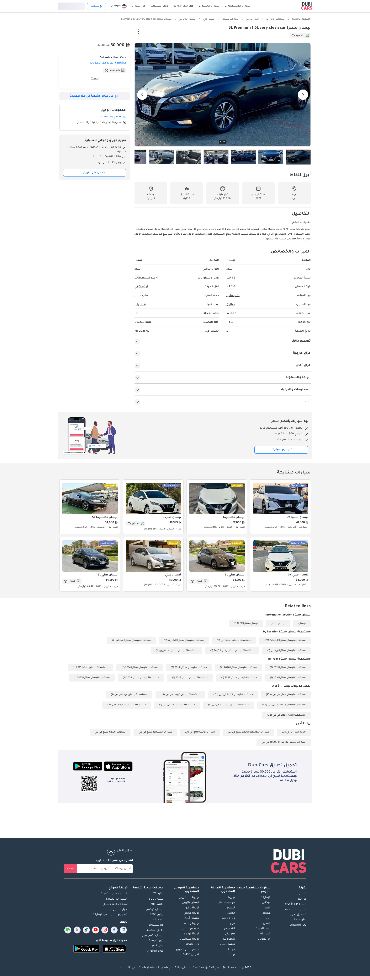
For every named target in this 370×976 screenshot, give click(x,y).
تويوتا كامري (191, 913)
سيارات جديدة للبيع (115, 904)
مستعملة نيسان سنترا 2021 (241, 678)
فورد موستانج (190, 928)
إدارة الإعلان (121, 32)
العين (267, 908)
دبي (268, 918)
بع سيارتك (96, 6)
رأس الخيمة (263, 928)
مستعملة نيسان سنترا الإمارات (288, 640)
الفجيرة (266, 923)
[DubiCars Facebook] (114, 930)
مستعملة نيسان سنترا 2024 (142, 678)
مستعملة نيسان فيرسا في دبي (182, 694)
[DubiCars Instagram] (105, 930)
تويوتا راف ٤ (156, 940)
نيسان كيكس (154, 909)
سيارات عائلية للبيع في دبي (200, 732)
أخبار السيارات (119, 909)
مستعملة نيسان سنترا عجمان (133, 640)
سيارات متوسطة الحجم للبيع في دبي (248, 732)
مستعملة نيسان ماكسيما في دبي (287, 705)
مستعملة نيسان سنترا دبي (236, 640)
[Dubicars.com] (288, 862)
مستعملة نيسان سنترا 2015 (92, 667)
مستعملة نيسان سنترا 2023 (192, 678)
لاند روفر (229, 928)
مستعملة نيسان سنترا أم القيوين (178, 650)
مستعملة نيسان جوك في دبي (289, 715)
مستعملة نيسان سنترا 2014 (141, 667)
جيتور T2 (158, 894)
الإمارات (266, 897)
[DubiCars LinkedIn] (123, 930)
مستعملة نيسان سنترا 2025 (93, 678)
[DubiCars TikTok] (86, 930)
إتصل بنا (301, 894)
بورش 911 (157, 904)
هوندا (231, 949)
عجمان (266, 913)
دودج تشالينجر (154, 930)
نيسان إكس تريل (152, 935)
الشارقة (265, 934)
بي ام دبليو (228, 918)
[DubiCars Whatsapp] (68, 930)
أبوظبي (266, 902)
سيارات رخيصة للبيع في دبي (110, 732)
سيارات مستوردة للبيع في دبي (155, 732)
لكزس (231, 913)
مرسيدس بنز (227, 902)
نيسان (302, 623)
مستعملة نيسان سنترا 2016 (289, 678)
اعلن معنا (300, 920)
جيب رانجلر (192, 944)
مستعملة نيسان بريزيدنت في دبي (230, 705)
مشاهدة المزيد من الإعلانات (108, 63)
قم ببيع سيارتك (281, 449)
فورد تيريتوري (155, 951)
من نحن (301, 899)
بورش (231, 954)
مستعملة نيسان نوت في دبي (179, 705)
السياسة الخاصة (295, 909)
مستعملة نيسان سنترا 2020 (240, 667)
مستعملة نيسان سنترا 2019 (289, 667)
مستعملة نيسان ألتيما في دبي (236, 694)
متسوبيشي (227, 944)
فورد (232, 923)
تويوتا (231, 897)
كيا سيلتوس (155, 925)
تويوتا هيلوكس (189, 939)
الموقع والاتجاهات (111, 117)
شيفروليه (229, 939)
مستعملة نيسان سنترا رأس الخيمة (234, 650)
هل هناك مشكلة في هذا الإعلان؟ (91, 96)
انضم (70, 868)
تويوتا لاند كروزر (189, 897)
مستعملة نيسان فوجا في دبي (130, 694)
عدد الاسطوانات (146, 278)
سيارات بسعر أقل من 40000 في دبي (284, 742)
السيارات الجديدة (117, 899)
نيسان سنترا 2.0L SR (246, 623)
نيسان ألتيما (191, 918)
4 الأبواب (140, 304)
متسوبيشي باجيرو (187, 949)
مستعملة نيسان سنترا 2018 (191, 667)
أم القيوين (264, 939)
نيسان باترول (190, 902)
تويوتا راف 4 (191, 923)
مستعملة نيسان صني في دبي (289, 694)
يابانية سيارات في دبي (294, 732)
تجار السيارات (297, 925)
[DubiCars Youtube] (96, 930)
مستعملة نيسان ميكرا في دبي (129, 705)
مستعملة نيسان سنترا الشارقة (186, 640)
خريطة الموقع (118, 888)
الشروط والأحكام (295, 904)
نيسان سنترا (278, 623)
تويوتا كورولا (191, 934)
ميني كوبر (157, 946)
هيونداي (230, 934)
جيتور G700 (156, 914)
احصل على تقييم (94, 172)
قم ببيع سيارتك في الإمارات (110, 914)
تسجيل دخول (71, 5)
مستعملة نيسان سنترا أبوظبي (288, 650)
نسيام (231, 908)
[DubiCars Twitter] (77, 930)
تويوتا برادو (192, 908)
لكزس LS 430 (190, 954)
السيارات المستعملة (114, 894)
